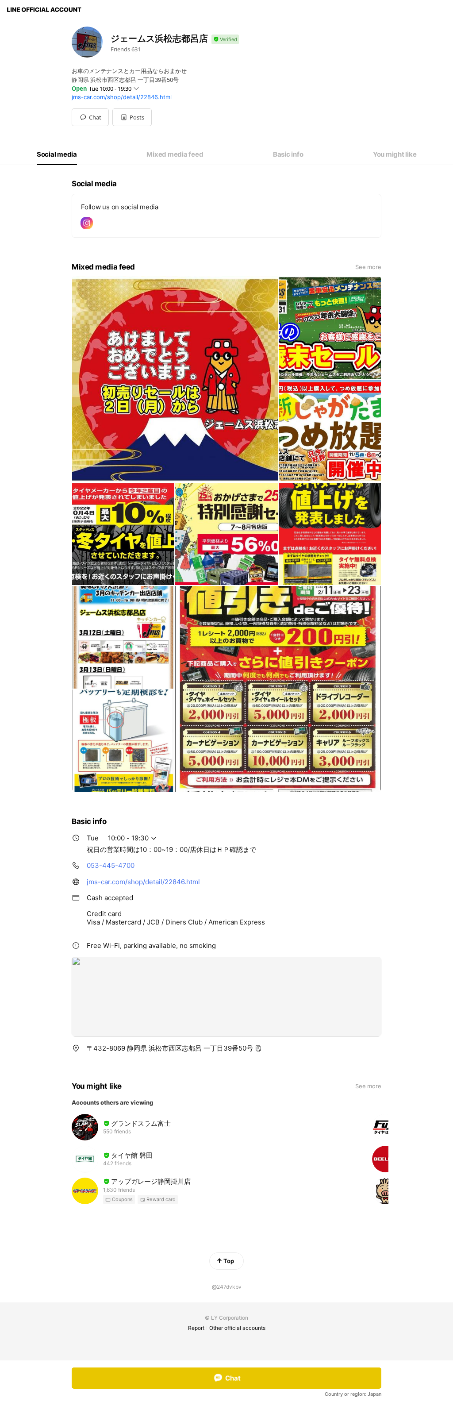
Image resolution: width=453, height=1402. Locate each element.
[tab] (57, 154)
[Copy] (258, 1048)
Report (196, 1328)
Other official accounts (237, 1328)
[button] (132, 117)
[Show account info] (225, 40)
